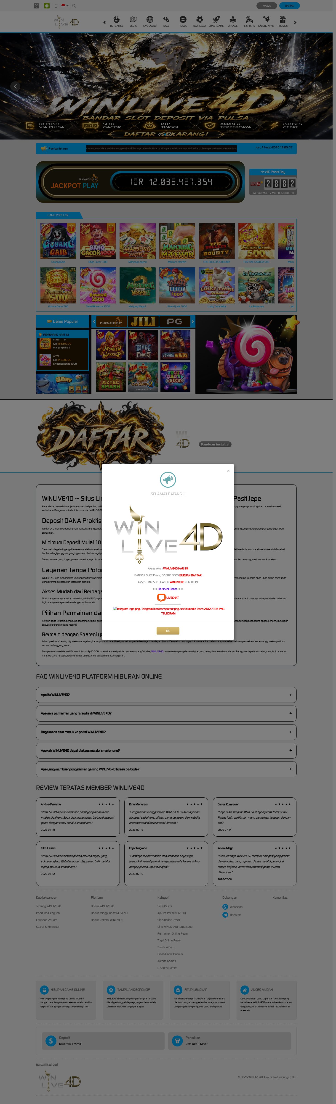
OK (168, 631)
